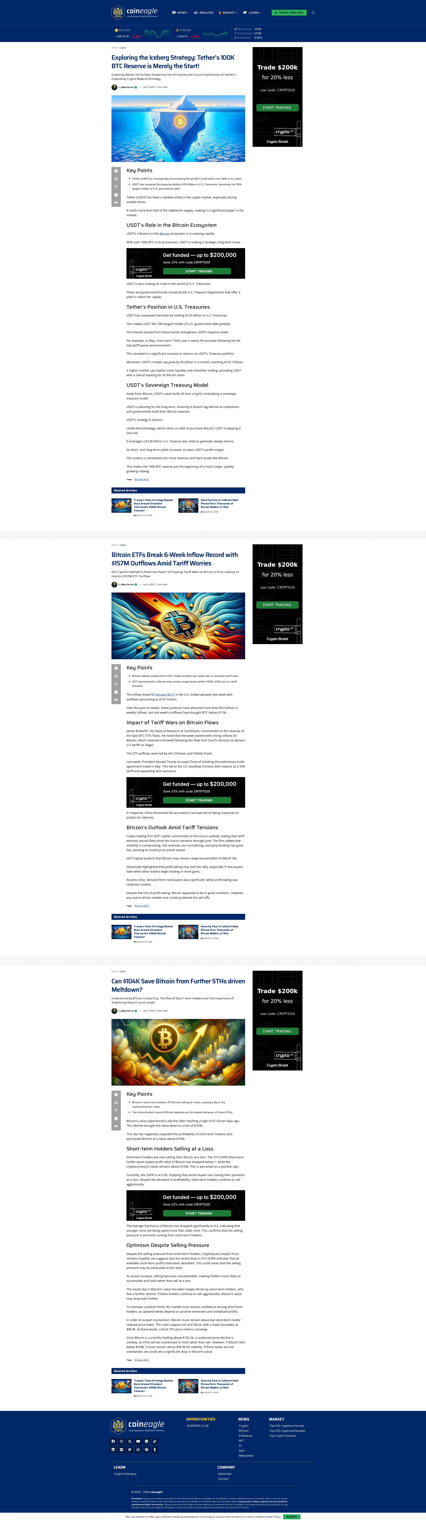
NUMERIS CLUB (198, 1425)
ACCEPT (291, 1517)
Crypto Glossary (125, 1473)
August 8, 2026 (210, 512)
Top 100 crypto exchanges (287, 1430)
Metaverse (246, 1455)
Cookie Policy (272, 1517)
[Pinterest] (146, 1449)
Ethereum (246, 1435)
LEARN (254, 12)
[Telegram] (146, 1441)
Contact (223, 1478)
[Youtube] (138, 1441)
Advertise (224, 1473)
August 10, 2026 (143, 515)
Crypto (123, 47)
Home (114, 47)
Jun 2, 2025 (149, 1010)
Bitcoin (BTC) (142, 479)
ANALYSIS (206, 12)
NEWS (182, 12)
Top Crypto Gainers (282, 1435)
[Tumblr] (154, 1449)
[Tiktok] (154, 1441)
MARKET (229, 12)
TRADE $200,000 (291, 12)
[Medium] (121, 1449)
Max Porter (128, 87)
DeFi (242, 1450)
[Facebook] (113, 1441)
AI (240, 1445)
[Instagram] (121, 1441)
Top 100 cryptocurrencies (286, 1425)
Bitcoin (165, 233)
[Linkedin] (113, 1449)
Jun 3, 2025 (149, 87)
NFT (241, 1440)
